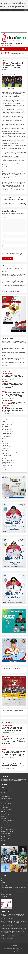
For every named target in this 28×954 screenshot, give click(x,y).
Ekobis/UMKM (5, 373)
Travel (3, 467)
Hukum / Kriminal (6, 436)
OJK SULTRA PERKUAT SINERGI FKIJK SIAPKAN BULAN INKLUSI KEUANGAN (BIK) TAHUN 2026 (13, 410)
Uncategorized (5, 469)
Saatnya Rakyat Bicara (11, 43)
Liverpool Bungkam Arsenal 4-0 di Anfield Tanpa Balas (14, 204)
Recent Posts (7, 371)
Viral (3, 470)
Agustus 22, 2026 (6, 379)
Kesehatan (4, 443)
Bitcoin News (5, 426)
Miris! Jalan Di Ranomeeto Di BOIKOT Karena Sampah (13, 891)
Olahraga (4, 60)
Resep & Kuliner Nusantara (8, 460)
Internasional (5, 440)
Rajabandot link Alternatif (7, 362)
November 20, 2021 (6, 72)
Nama (3, 234)
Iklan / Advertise (6, 885)
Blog (2, 878)
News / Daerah (5, 381)
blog (3, 428)
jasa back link (5, 352)
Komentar (4, 217)
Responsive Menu (25, 10)
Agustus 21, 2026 (6, 389)
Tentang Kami (4, 896)
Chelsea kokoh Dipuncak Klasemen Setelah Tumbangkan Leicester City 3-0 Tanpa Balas (13, 198)
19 (2, 421)
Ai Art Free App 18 (6, 424)
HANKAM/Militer (5, 433)
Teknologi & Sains (6, 465)
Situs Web (4, 246)
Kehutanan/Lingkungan (7, 441)
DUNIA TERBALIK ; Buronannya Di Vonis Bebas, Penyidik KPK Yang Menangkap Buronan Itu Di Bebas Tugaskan (14, 343)
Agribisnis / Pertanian (7, 423)
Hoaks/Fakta (5, 435)
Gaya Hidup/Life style (7, 431)
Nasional (10, 373)
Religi (3, 458)
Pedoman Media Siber (6, 894)
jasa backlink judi (5, 347)
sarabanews (14, 72)
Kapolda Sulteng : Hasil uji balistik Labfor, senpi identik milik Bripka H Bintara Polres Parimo (13, 348)
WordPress (18, 951)
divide (3, 358)
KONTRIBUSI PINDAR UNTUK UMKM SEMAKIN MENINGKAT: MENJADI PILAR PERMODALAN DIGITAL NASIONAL (14, 270)
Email (3, 240)
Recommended (5, 457)
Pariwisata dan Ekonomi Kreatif (9, 452)
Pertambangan (5, 455)
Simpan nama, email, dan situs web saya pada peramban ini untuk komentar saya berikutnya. (12, 254)
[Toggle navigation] (3, 49)
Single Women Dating (6, 464)
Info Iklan (3, 882)
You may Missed (7, 722)
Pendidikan (4, 453)
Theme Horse (21, 950)
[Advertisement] (14, 21)
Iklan (3, 438)
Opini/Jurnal (4, 450)
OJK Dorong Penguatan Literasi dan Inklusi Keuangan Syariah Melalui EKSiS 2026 (13, 402)
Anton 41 (12, 379)
